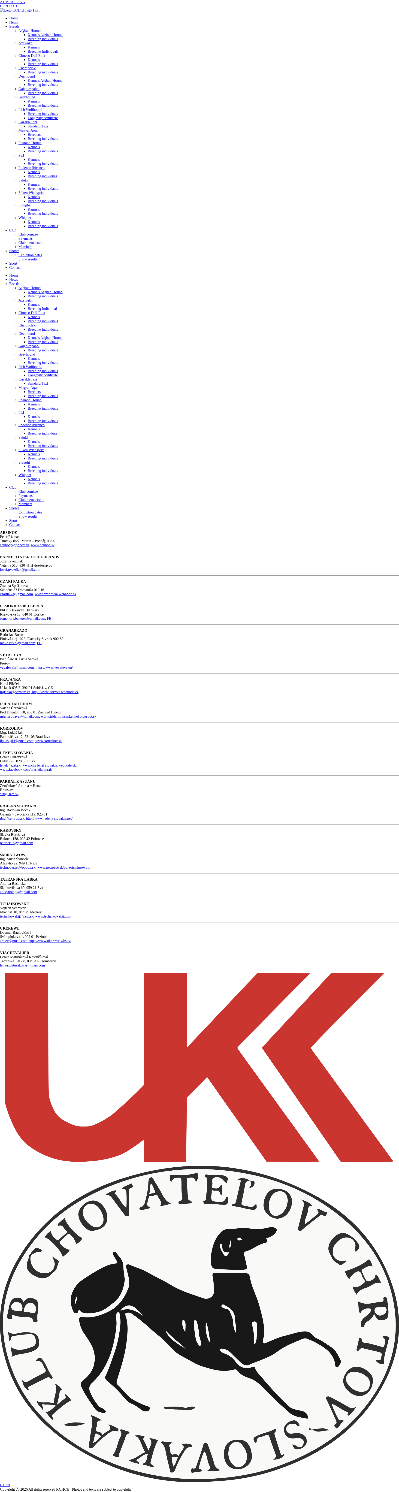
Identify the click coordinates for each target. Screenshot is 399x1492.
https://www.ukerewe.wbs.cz (49, 941)
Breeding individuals (43, 39)
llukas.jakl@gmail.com (16, 741)
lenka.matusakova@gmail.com (22, 965)
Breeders (34, 134)
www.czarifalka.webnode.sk (55, 594)
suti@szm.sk (9, 794)
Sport (13, 263)
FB (49, 618)
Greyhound (26, 97)
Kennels (34, 47)
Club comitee (28, 234)
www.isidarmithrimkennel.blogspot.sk (68, 716)
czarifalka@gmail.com (16, 594)
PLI (21, 155)
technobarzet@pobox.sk (17, 867)
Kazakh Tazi (27, 122)
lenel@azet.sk (10, 765)
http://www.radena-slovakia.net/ (49, 818)
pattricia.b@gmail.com (16, 843)
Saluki (23, 180)
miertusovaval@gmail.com (19, 716)
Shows (14, 251)
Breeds (14, 26)
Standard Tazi (38, 126)
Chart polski (27, 68)
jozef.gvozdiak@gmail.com (20, 569)
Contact (15, 267)
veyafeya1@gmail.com (17, 667)
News (13, 22)
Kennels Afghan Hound (45, 35)
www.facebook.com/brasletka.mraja (26, 769)
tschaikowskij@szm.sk (16, 916)
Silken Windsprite (31, 193)
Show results (27, 259)
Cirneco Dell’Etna (31, 55)
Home (13, 18)
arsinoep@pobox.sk (14, 545)
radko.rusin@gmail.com (17, 643)
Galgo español (28, 89)
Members (25, 247)
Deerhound (26, 76)
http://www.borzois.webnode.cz (55, 692)
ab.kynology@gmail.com (18, 892)
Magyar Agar (28, 130)
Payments (25, 238)
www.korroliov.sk (48, 741)
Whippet (24, 218)
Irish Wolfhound (30, 110)
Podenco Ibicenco (31, 168)
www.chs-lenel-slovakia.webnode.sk (49, 765)
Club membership (31, 243)
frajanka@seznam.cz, (16, 692)
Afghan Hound (29, 31)
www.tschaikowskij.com (53, 916)
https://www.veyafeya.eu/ (54, 667)
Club (12, 230)
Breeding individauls (43, 188)
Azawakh (25, 43)
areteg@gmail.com (13, 941)
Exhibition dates (30, 255)
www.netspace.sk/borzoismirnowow (63, 867)
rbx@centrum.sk (12, 818)
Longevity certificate (43, 118)
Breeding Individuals (43, 51)
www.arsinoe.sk (42, 545)
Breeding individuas (42, 176)
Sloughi (24, 205)
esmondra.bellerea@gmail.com (22, 618)
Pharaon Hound (30, 143)
